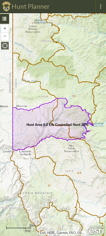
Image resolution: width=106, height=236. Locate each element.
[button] (5, 46)
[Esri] (96, 230)
